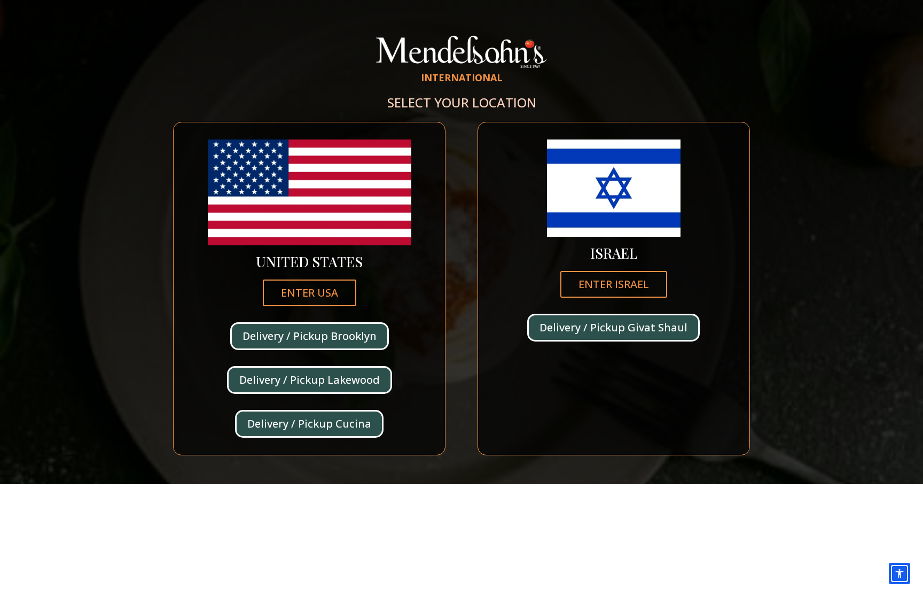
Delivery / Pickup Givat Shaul (613, 327)
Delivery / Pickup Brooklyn (310, 336)
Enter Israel (613, 284)
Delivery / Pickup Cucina (309, 423)
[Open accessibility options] (899, 573)
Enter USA (309, 292)
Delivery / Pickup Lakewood (309, 380)
